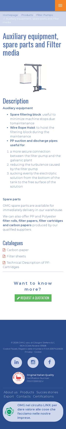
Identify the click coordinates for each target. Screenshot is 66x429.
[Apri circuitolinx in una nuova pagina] (9, 411)
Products (27, 15)
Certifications (43, 396)
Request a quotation (34, 297)
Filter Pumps (44, 15)
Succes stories (47, 392)
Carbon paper (18, 250)
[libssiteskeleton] (15, 5)
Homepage (10, 15)
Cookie (37, 351)
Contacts (23, 396)
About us (10, 392)
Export (9, 396)
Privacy (28, 351)
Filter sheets (16, 256)
